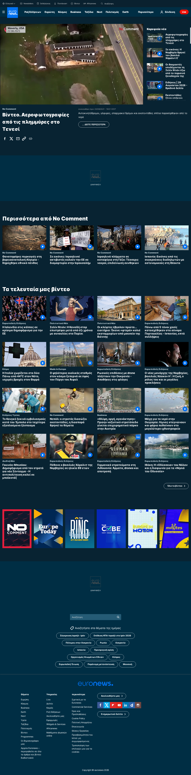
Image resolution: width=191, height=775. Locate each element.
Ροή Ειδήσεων (32, 11)
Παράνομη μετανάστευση (101, 664)
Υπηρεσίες (51, 694)
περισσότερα (78, 694)
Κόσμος (62, 11)
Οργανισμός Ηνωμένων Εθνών (87, 657)
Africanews (51, 728)
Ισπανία (81, 650)
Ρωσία (103, 642)
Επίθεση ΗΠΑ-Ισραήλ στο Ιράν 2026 (112, 635)
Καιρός (49, 707)
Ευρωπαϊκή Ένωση (69, 664)
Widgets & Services (55, 724)
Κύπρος (116, 657)
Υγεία (23, 720)
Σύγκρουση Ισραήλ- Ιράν (72, 635)
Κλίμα (5, 369)
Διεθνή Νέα (8, 461)
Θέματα (25, 694)
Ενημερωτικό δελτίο (112, 714)
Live (184, 12)
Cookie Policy (78, 718)
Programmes (27, 736)
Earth (125, 11)
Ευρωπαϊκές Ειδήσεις (14, 323)
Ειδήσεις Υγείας (11, 415)
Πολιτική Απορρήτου (82, 722)
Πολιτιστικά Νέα (59, 323)
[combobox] (117, 3)
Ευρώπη (49, 11)
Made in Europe (58, 369)
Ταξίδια (89, 11)
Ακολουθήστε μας (55, 716)
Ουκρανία (120, 642)
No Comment (9, 252)
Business (75, 11)
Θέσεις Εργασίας (80, 730)
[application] (71, 64)
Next (99, 11)
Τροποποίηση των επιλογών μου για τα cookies (82, 748)
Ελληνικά (9, 3)
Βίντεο (24, 732)
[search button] (102, 3)
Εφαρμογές (52, 720)
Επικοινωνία (78, 726)
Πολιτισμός (112, 11)
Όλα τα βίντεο (174, 486)
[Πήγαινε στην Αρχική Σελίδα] (12, 12)
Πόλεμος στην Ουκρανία (78, 642)
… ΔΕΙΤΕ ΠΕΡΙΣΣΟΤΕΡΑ (93, 124)
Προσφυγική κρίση (104, 650)
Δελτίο (49, 703)
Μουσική (127, 664)
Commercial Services (82, 707)
